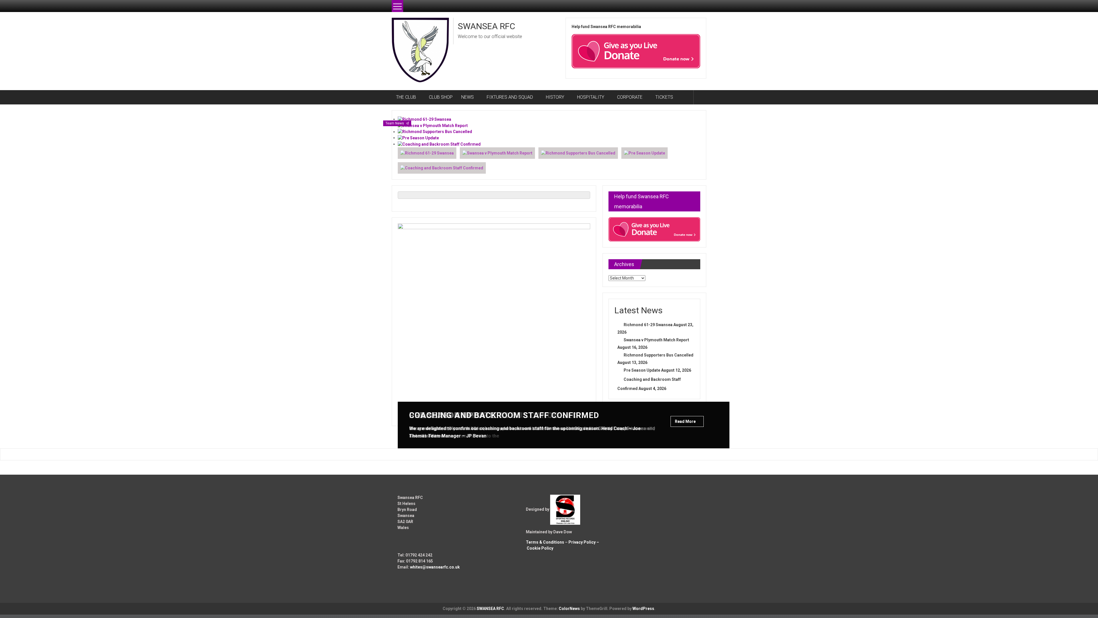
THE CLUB (406, 97)
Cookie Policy (540, 548)
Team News (394, 123)
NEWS (467, 97)
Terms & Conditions (545, 542)
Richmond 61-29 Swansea (648, 324)
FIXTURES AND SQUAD (510, 97)
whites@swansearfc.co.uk (435, 567)
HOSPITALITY (590, 97)
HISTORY (555, 97)
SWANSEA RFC (486, 26)
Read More (686, 421)
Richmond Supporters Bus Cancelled (658, 355)
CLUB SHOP (441, 97)
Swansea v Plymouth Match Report (656, 340)
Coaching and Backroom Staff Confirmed (504, 415)
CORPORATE (630, 97)
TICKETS (664, 97)
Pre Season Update (642, 370)
